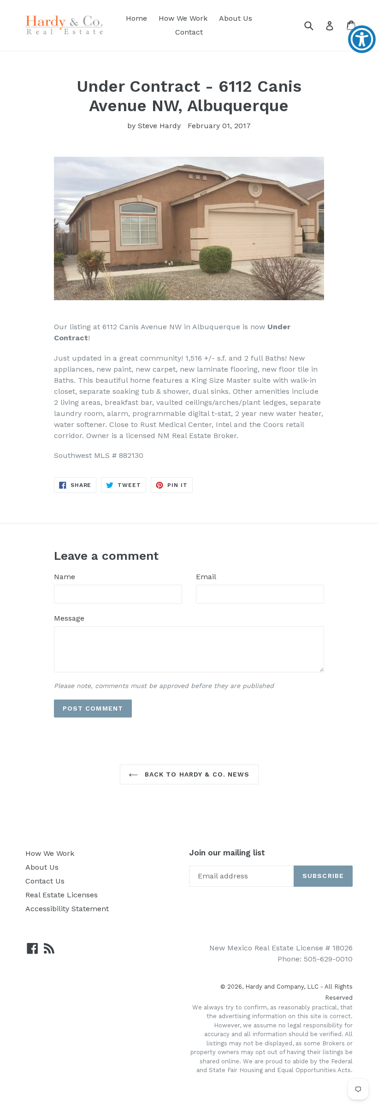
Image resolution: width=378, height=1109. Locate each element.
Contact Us (45, 881)
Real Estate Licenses (61, 894)
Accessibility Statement (67, 908)
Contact (189, 32)
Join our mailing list (227, 852)
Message (69, 618)
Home (136, 18)
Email (206, 576)
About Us (235, 18)
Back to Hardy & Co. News (196, 774)
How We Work (183, 18)
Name (64, 576)
